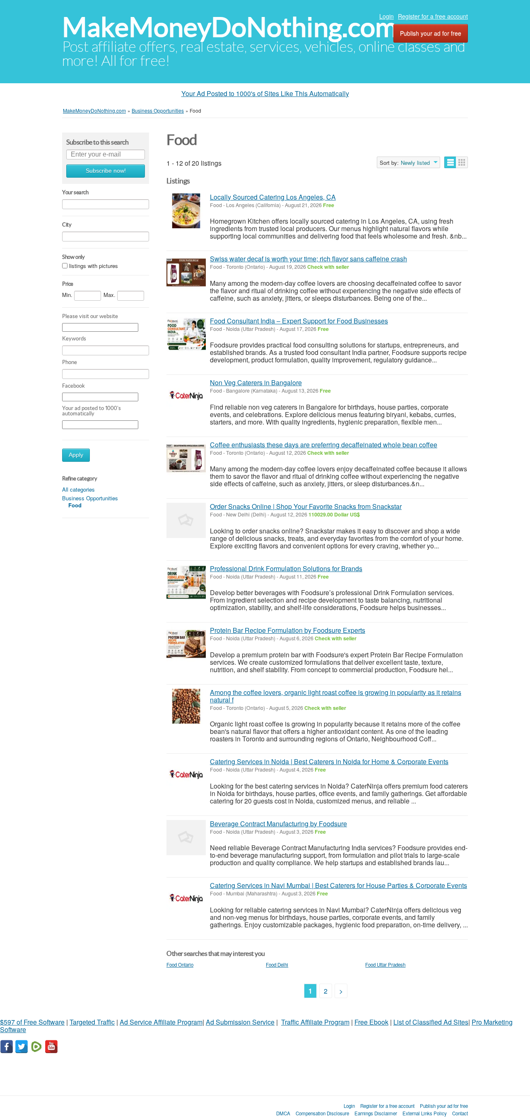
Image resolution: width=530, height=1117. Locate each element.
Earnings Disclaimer (375, 1113)
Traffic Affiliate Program (315, 1022)
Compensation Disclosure (322, 1113)
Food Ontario (179, 964)
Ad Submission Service (240, 1022)
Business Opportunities (90, 498)
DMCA (283, 1113)
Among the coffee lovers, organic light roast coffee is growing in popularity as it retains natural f (335, 696)
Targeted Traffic (92, 1022)
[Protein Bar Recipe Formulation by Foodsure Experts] (186, 644)
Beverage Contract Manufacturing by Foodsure (278, 823)
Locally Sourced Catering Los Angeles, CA (273, 197)
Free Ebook (371, 1022)
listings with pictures (93, 266)
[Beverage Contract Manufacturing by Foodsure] (186, 837)
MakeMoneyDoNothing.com (229, 27)
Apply (76, 455)
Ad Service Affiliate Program (161, 1022)
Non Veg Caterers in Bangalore (256, 382)
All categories (78, 489)
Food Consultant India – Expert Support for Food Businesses (299, 321)
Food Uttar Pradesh (385, 964)
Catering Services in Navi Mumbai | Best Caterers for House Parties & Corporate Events (338, 885)
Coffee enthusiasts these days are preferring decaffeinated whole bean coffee (323, 444)
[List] (450, 162)
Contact (460, 1113)
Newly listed (415, 162)
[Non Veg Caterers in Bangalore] (186, 396)
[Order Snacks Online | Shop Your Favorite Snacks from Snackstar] (186, 520)
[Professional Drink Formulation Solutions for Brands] (186, 582)
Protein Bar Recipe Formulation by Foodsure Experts (287, 630)
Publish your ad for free (430, 33)
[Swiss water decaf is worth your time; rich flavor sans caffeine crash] (186, 272)
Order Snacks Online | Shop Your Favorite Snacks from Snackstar (306, 506)
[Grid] (462, 162)
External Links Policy (424, 1113)
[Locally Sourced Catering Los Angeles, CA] (186, 211)
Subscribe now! (106, 171)
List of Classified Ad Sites (430, 1022)
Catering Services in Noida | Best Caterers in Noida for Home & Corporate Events (329, 761)
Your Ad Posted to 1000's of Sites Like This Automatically (265, 93)
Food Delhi (277, 964)
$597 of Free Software (32, 1022)
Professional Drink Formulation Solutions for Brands (286, 568)
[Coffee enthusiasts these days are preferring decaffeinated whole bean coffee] (186, 458)
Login (386, 16)
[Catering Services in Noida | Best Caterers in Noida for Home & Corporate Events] (186, 775)
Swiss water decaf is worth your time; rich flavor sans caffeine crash (308, 258)
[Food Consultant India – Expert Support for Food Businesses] (186, 334)
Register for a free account (433, 16)
